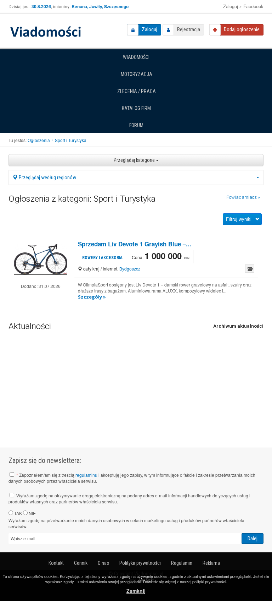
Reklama (211, 563)
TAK (17, 513)
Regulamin (181, 563)
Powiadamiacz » (243, 197)
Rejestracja (188, 29)
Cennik (80, 563)
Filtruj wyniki (238, 218)
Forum (136, 125)
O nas (103, 563)
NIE (32, 513)
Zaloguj (149, 29)
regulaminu (86, 475)
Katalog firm (136, 108)
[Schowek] (249, 268)
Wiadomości (136, 57)
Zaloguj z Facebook (243, 6)
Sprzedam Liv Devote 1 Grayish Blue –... (134, 244)
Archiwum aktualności (238, 326)
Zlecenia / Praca (136, 91)
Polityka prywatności (140, 563)
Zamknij (136, 590)
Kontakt (56, 563)
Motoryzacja (136, 74)
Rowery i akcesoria (102, 257)
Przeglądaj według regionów (47, 177)
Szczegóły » (92, 297)
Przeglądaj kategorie (135, 160)
